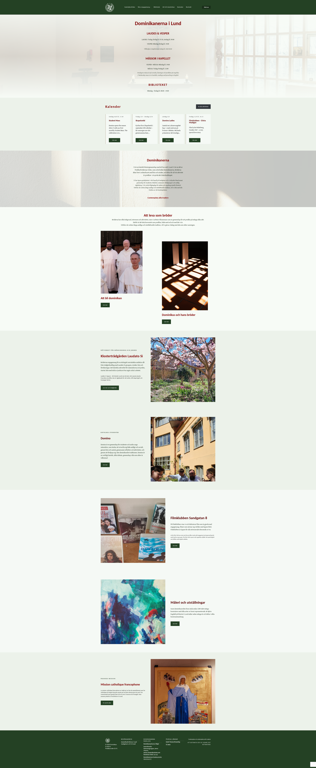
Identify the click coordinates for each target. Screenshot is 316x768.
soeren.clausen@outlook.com (152, 752)
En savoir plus (107, 703)
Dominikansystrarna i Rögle (151, 744)
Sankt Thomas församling (173, 742)
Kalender (180, 7)
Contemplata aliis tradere (158, 198)
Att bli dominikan (169, 7)
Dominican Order (151, 754)
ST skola (168, 744)
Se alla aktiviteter (203, 106)
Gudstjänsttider (130, 7)
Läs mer (116, 140)
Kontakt (188, 7)
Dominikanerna (158, 160)
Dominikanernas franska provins (153, 758)
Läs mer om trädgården (110, 388)
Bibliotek (157, 7)
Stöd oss (206, 7)
